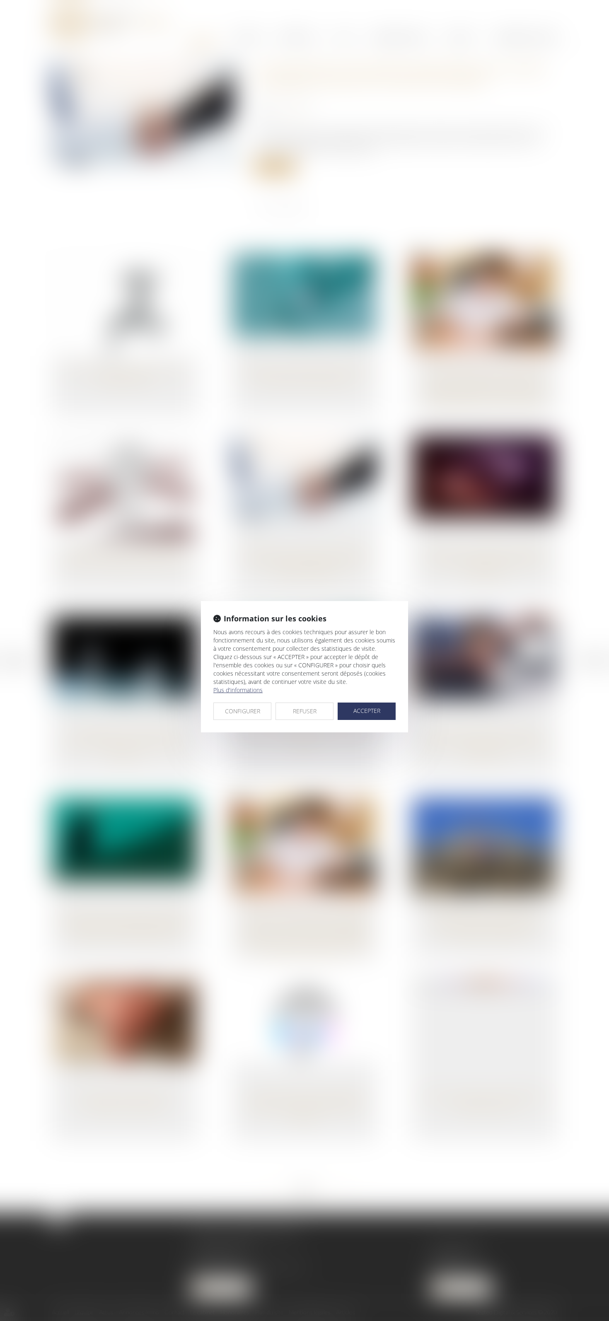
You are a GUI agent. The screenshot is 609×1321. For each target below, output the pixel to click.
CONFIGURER (242, 711)
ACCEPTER (366, 711)
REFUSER (305, 711)
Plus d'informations (238, 690)
